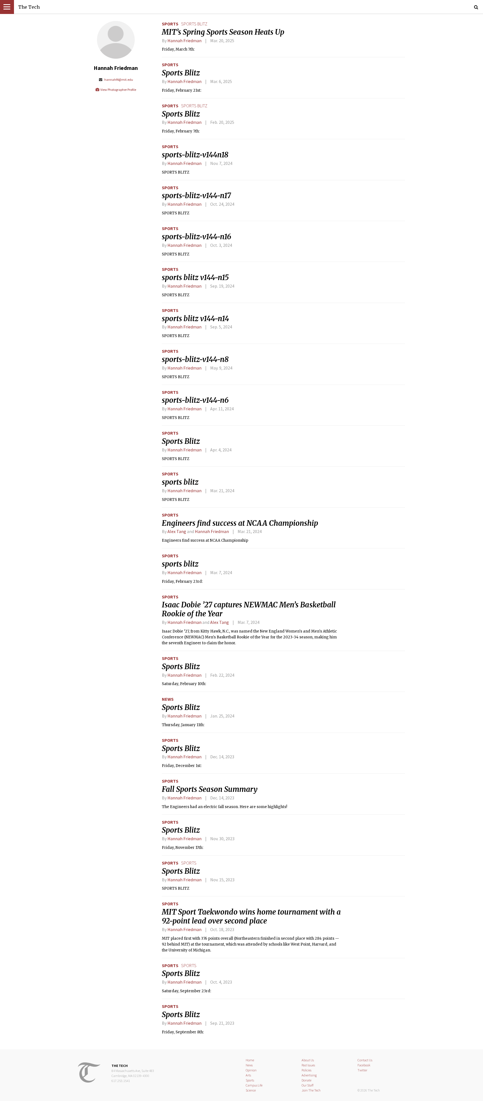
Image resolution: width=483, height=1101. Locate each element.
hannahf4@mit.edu (118, 79)
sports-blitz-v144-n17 (196, 195)
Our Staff (308, 1085)
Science (251, 1090)
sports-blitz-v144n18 (195, 154)
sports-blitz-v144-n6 (195, 400)
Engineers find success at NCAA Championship (240, 523)
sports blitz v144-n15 (195, 277)
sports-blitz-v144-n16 (196, 236)
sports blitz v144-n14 (195, 318)
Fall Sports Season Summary (209, 789)
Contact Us (364, 1060)
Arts (248, 1075)
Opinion (251, 1070)
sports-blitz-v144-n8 (195, 359)
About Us (308, 1060)
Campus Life (254, 1085)
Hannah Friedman (184, 40)
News (168, 699)
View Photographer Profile (118, 89)
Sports (170, 24)
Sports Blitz (181, 72)
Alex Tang (176, 531)
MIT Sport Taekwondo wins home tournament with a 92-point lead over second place (251, 916)
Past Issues (308, 1065)
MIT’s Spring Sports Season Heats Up (223, 32)
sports (188, 863)
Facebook (363, 1065)
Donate (306, 1080)
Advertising (309, 1075)
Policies (306, 1070)
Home (250, 1060)
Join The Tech (311, 1090)
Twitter (362, 1070)
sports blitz (194, 24)
